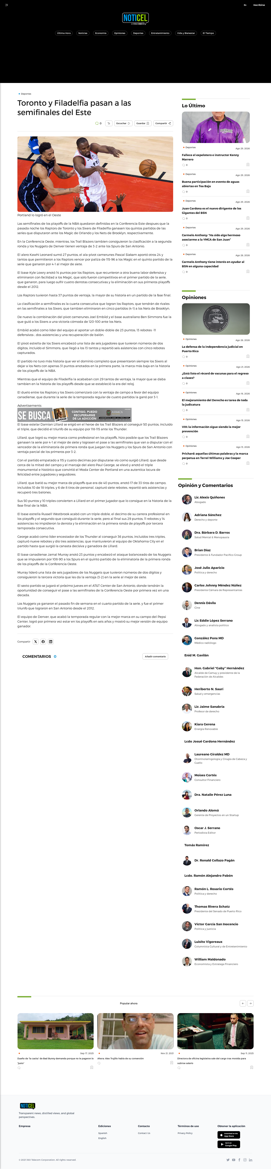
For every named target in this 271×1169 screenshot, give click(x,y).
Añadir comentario (155, 656)
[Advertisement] (135, 61)
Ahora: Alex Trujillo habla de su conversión (40, 1058)
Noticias (82, 33)
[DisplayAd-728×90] (95, 415)
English (102, 1138)
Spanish (102, 1133)
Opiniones (119, 33)
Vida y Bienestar (186, 33)
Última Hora (64, 33)
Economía (100, 33)
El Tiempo (208, 33)
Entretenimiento (160, 33)
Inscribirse (259, 5)
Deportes (138, 33)
